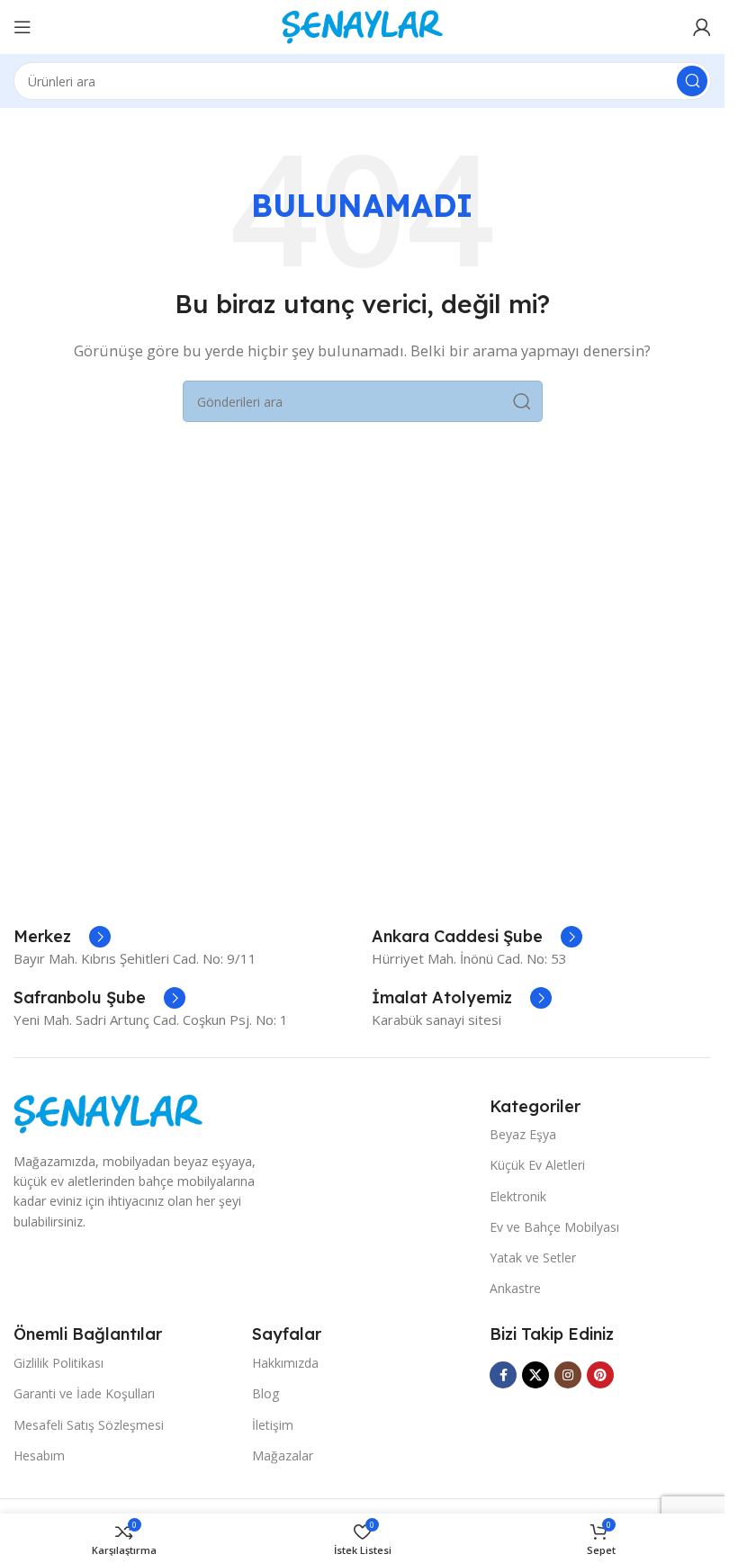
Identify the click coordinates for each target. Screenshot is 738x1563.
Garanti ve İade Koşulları (84, 1393)
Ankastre (515, 1288)
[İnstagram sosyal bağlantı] (567, 1374)
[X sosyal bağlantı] (535, 1374)
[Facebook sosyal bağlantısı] (503, 1374)
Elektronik (518, 1196)
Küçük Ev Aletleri (537, 1164)
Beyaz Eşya (523, 1134)
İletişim (272, 1424)
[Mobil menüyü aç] (22, 27)
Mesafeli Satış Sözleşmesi (89, 1424)
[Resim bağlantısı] (108, 1112)
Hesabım (39, 1455)
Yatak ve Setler (533, 1257)
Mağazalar (282, 1455)
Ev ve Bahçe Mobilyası (554, 1226)
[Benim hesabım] (702, 27)
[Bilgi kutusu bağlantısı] (62, 937)
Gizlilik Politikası (59, 1362)
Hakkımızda (285, 1362)
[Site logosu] (363, 25)
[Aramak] (692, 81)
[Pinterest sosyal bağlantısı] (600, 1374)
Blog (265, 1393)
